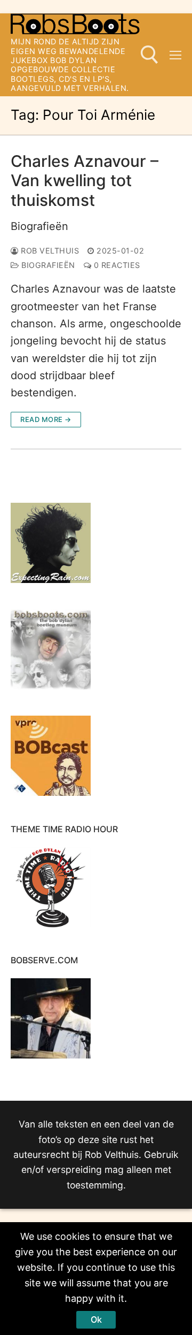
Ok (96, 1319)
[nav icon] (175, 55)
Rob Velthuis (49, 250)
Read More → (45, 419)
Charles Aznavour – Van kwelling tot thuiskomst (84, 180)
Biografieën (39, 226)
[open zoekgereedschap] (149, 54)
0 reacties (115, 265)
